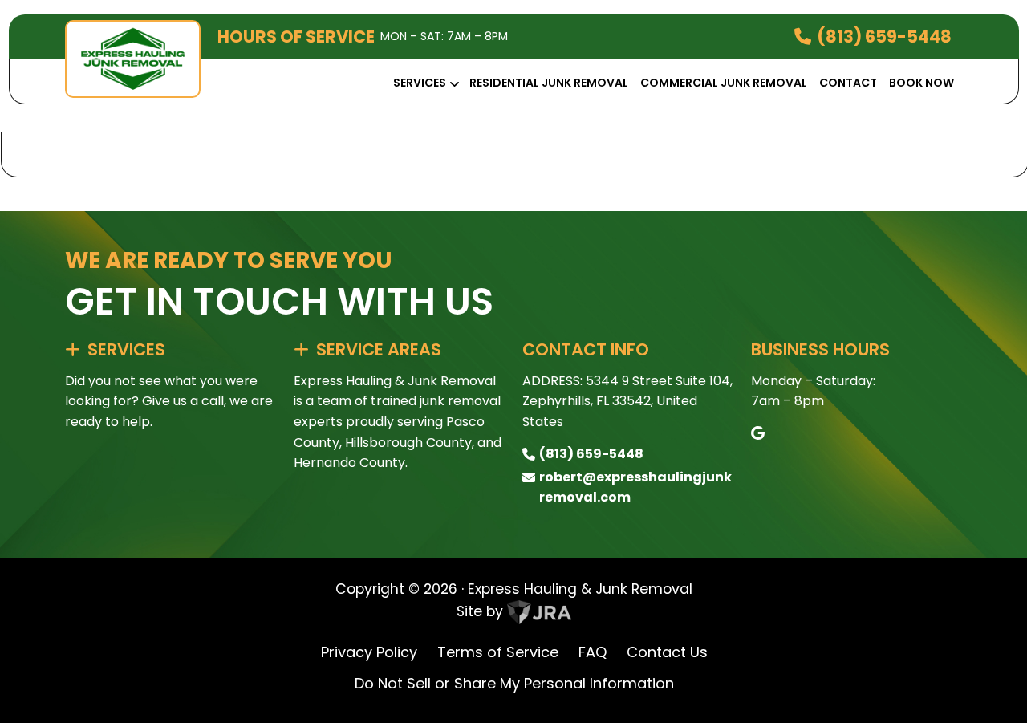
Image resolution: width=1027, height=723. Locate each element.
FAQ (592, 652)
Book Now (921, 83)
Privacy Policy (369, 652)
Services (419, 83)
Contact (848, 83)
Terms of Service (497, 652)
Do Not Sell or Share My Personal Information (514, 683)
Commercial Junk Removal (723, 83)
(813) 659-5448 (884, 36)
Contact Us (667, 652)
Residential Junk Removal (548, 83)
